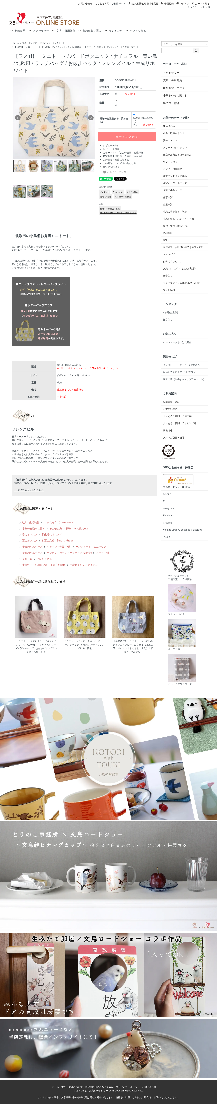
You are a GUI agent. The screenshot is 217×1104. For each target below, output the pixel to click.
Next (91, 118)
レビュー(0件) (110, 145)
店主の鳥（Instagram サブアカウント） (184, 379)
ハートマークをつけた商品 (177, 342)
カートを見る (202, 3)
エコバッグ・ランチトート (52, 42)
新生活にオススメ (51, 534)
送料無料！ (169, 232)
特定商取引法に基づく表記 (99, 1087)
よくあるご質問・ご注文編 (177, 416)
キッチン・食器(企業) (58, 546)
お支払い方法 (170, 409)
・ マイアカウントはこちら (29, 490)
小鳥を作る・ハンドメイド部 (178, 218)
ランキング (115, 31)
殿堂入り (168, 275)
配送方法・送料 (171, 401)
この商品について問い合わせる (119, 163)
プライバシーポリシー (128, 1087)
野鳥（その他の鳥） (77, 528)
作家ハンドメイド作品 (175, 176)
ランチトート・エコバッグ (90, 546)
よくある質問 (102, 3)
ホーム (16, 42)
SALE (166, 240)
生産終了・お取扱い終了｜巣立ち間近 (43, 564)
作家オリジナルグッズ (175, 183)
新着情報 (168, 430)
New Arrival (169, 126)
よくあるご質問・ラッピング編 (179, 423)
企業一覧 (27, 558)
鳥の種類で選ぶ (92, 31)
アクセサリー (41, 31)
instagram (168, 508)
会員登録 (169, 3)
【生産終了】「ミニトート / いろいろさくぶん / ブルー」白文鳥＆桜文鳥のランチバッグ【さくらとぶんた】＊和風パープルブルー (133, 646)
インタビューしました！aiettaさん (181, 365)
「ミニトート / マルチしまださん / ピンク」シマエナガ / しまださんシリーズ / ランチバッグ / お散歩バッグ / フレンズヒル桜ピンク (36, 646)
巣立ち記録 (169, 289)
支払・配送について (72, 1087)
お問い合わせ (85, 3)
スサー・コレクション (175, 147)
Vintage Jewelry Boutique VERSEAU (182, 529)
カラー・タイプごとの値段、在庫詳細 (123, 152)
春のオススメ (29, 534)
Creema (167, 522)
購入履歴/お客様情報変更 (145, 3)
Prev (18, 118)
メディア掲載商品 (172, 168)
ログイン (184, 3)
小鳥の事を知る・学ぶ (175, 211)
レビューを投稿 (111, 149)
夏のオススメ (29, 540)
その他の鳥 (55, 528)
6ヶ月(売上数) (170, 312)
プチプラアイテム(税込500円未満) (181, 282)
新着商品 (20, 31)
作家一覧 (168, 197)
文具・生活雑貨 (29, 42)
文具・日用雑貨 (65, 31)
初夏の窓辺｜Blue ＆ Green (57, 540)
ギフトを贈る (138, 31)
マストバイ (169, 254)
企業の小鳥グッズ (32, 546)
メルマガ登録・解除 (173, 437)
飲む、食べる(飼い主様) (176, 225)
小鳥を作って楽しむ (175, 95)
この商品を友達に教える (116, 159)
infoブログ (168, 494)
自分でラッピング (172, 261)
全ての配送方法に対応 (69, 364)
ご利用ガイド (118, 3)
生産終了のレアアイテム (83, 564)
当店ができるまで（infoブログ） (180, 372)
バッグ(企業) (102, 552)
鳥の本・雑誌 (171, 103)
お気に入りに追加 (116, 172)
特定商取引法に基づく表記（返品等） (123, 156)
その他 (166, 536)
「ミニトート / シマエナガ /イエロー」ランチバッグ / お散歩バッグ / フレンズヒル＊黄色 (84, 644)
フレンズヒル (44, 558)
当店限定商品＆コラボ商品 (177, 154)
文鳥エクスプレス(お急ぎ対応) (179, 268)
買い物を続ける (111, 166)
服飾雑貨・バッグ (174, 88)
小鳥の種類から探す (33, 528)
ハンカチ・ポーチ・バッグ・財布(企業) (69, 552)
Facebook (168, 515)
